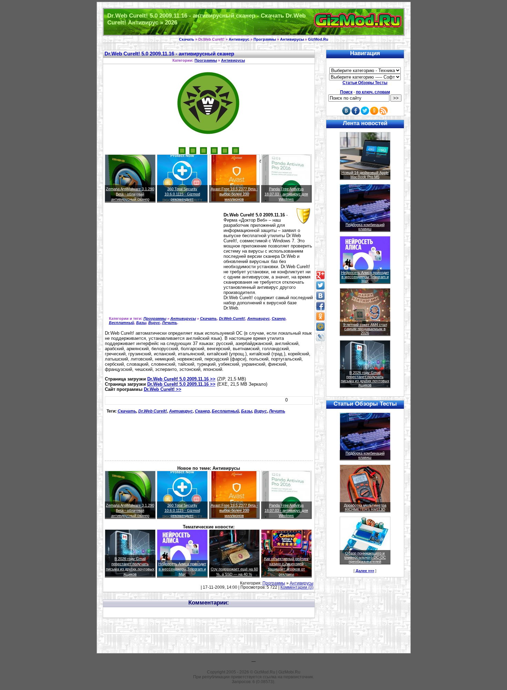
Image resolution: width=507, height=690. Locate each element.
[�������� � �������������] (320, 316)
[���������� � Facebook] (320, 306)
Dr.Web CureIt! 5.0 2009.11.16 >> (181, 379)
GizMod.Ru (318, 39)
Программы (265, 39)
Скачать (186, 39)
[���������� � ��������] (320, 296)
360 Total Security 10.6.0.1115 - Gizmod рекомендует (182, 194)
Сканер (279, 318)
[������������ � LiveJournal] (320, 337)
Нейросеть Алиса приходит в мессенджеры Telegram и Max (182, 569)
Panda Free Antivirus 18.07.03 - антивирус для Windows (286, 194)
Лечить (169, 323)
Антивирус (239, 39)
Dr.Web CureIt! (232, 318)
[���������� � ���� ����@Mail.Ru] (320, 327)
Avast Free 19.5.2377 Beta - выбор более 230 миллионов (234, 194)
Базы (141, 323)
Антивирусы (292, 39)
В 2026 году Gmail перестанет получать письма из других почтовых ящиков (365, 379)
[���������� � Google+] (320, 275)
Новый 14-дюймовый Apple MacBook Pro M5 (365, 175)
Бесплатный (121, 323)
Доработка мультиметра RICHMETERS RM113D (365, 507)
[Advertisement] (163, 261)
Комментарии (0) (297, 587)
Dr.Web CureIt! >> (162, 389)
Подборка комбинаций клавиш (365, 227)
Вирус (154, 323)
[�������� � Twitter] (320, 285)
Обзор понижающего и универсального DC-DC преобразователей (365, 557)
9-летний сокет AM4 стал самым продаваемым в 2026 (365, 329)
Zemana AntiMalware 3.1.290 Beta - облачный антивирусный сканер (130, 194)
